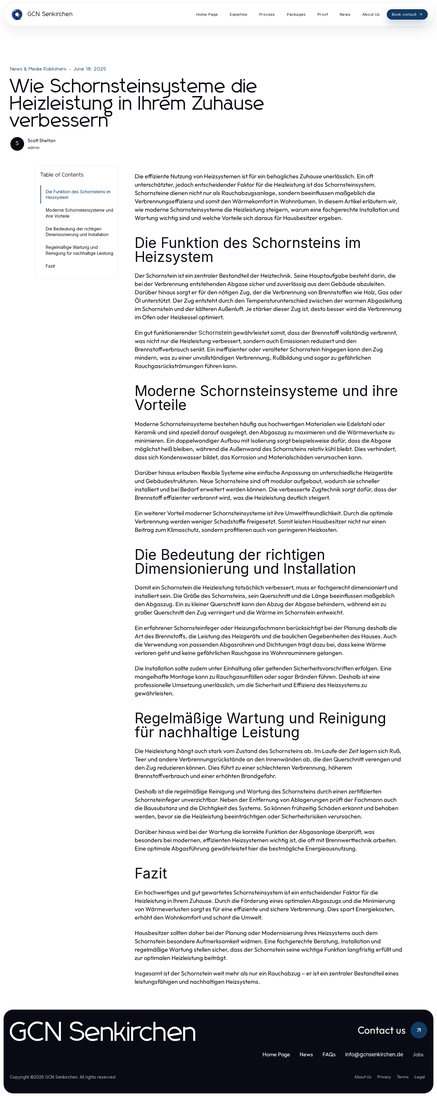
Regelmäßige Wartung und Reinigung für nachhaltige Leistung (79, 250)
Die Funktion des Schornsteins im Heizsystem (78, 194)
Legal (419, 1076)
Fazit (50, 265)
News (306, 1054)
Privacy (384, 1076)
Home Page (276, 1054)
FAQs (329, 1054)
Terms (402, 1076)
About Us (362, 1076)
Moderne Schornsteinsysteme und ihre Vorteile (79, 213)
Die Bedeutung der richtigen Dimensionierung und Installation (77, 231)
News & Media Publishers (38, 69)
